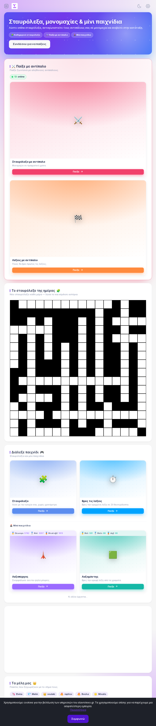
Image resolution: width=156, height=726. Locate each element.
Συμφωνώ (78, 718)
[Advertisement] (78, 639)
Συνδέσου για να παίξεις (29, 44)
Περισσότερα (78, 709)
